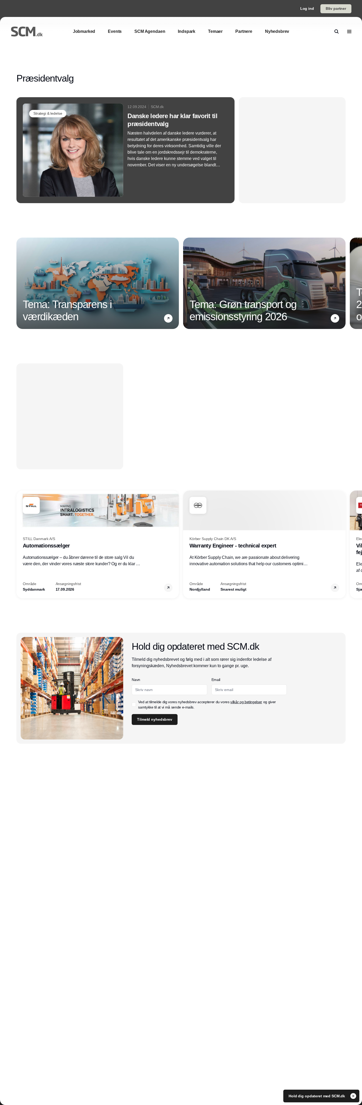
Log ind (307, 8)
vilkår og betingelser (246, 702)
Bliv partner (336, 8)
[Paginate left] (20, 283)
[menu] (349, 31)
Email (215, 680)
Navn (136, 680)
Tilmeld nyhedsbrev (154, 719)
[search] (336, 31)
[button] (168, 318)
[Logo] (27, 31)
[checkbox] (134, 704)
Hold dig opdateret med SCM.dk (317, 1096)
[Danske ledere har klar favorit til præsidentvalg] (125, 150)
